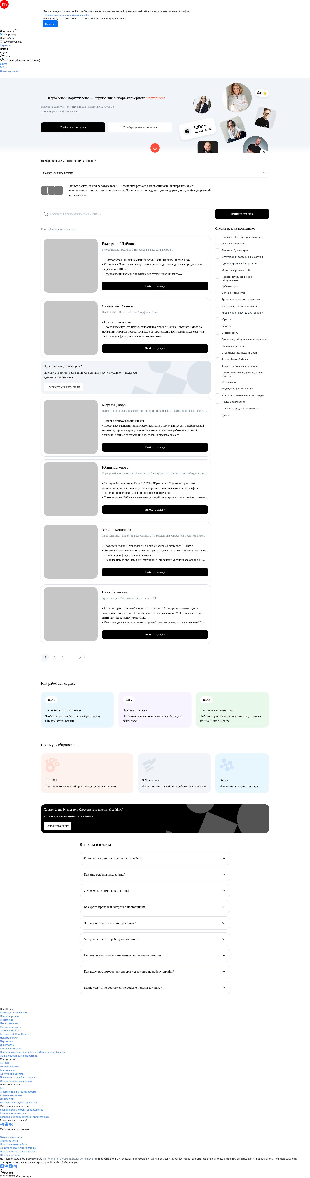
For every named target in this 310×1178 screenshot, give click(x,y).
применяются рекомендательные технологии (70, 1158)
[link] (5, 56)
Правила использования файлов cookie (103, 18)
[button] (3, 63)
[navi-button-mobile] (2, 75)
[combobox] (7, 1171)
